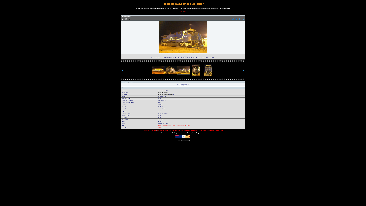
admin (159, 92)
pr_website (128, 16)
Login (185, 11)
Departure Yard (173, 131)
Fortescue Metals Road (190, 131)
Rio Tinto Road (202, 131)
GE (162, 94)
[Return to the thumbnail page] (122, 19)
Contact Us (207, 133)
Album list (162, 13)
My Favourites (198, 13)
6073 (159, 94)
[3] (183, 85)
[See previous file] (236, 19)
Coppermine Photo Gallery (185, 140)
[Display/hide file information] (126, 19)
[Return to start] (232, 19)
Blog (166, 131)
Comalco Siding (219, 131)
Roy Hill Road (210, 131)
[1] (180, 85)
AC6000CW (166, 94)
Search (204, 13)
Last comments (177, 13)
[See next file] (240, 19)
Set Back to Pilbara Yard (149, 131)
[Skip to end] (243, 19)
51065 (171, 94)
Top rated (191, 13)
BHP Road (180, 131)
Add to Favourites (162, 127)
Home (181, 11)
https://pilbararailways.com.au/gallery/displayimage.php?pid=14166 (174, 125)
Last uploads (169, 13)
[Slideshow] (129, 19)
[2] (181, 85)
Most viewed (185, 13)
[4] (184, 85)
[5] (185, 85)
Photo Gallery (160, 131)
